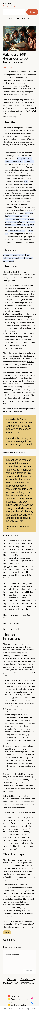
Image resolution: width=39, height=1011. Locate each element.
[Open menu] (3, 1000)
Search (32, 12)
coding (7, 932)
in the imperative (23, 196)
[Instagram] (32, 998)
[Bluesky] (32, 1003)
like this (28, 325)
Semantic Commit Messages (16, 184)
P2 (10, 375)
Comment (28, 971)
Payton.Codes (8, 3)
